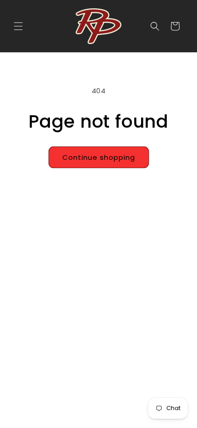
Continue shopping (98, 157)
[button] (18, 26)
